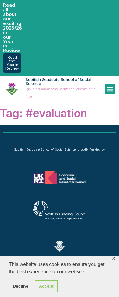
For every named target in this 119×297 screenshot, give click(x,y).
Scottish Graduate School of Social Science (58, 81)
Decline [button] (20, 286)
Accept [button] (46, 286)
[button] (110, 89)
